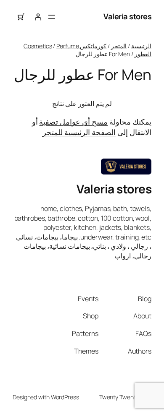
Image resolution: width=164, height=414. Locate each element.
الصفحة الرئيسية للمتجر (79, 132)
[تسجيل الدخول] (37, 16)
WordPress (65, 397)
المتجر (119, 46)
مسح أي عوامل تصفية (73, 122)
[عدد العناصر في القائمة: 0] (21, 16)
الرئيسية (141, 46)
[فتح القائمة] (52, 17)
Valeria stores (127, 16)
